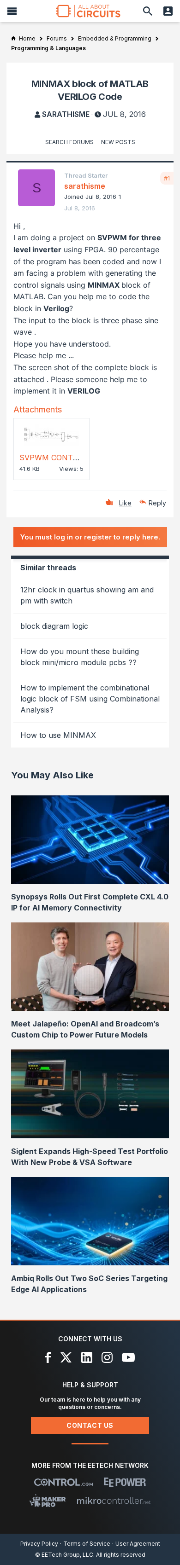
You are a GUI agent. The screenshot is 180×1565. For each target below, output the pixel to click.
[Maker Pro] (48, 1500)
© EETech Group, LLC (64, 1554)
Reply (157, 503)
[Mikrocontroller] (113, 1500)
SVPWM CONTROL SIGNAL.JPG (77, 457)
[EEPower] (125, 1482)
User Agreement (137, 1543)
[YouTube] (128, 1357)
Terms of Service (86, 1543)
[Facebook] (48, 1357)
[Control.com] (63, 1482)
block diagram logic (54, 626)
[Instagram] (107, 1357)
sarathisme (66, 114)
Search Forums (69, 142)
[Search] (147, 11)
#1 (167, 178)
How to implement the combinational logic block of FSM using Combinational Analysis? (90, 698)
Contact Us (90, 1425)
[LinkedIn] (86, 1357)
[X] (66, 1357)
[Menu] (12, 11)
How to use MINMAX (58, 735)
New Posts (118, 142)
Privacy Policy (39, 1543)
